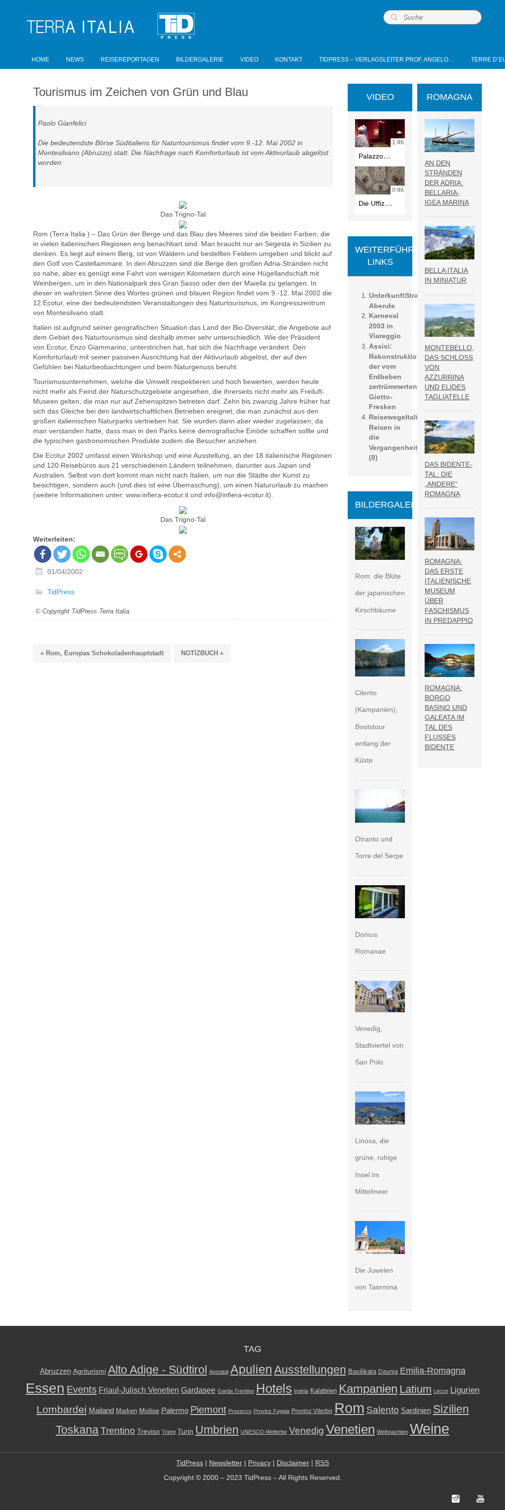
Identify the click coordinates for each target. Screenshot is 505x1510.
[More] (177, 554)
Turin (185, 1431)
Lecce (440, 1391)
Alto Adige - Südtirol (157, 1370)
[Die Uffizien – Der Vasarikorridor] (380, 180)
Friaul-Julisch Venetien (139, 1390)
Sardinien (416, 1410)
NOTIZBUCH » (202, 653)
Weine (429, 1428)
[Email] (100, 554)
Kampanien (368, 1388)
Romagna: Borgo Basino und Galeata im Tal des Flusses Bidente (446, 717)
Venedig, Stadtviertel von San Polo (379, 1045)
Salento (382, 1410)
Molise (149, 1410)
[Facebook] (42, 554)
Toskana (77, 1429)
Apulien (251, 1369)
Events (82, 1389)
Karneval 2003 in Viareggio (385, 326)
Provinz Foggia (271, 1411)
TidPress (60, 592)
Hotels (274, 1388)
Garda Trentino (235, 1391)
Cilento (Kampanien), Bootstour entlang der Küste (376, 726)
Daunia (388, 1371)
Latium (415, 1389)
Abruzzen (55, 1371)
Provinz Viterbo (311, 1411)
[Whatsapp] (81, 554)
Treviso (148, 1431)
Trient (169, 1432)
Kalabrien (323, 1390)
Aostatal (218, 1372)
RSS (322, 1463)
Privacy (259, 1463)
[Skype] (158, 554)
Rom (349, 1408)
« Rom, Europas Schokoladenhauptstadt (102, 653)
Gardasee (198, 1390)
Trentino (118, 1430)
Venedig (306, 1430)
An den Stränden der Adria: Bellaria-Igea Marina (447, 182)
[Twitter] (62, 554)
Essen (45, 1388)
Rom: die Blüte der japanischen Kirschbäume (380, 593)
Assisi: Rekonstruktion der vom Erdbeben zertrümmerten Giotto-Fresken (395, 376)
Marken (126, 1410)
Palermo (174, 1410)
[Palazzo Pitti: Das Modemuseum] (380, 133)
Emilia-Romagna (433, 1371)
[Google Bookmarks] (138, 554)
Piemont (208, 1409)
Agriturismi (89, 1371)
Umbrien (217, 1429)
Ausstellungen (310, 1370)
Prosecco (240, 1411)
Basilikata (362, 1371)
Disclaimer (293, 1463)
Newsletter (225, 1463)
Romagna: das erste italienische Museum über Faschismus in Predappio (449, 590)
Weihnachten (392, 1432)
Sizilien (451, 1409)
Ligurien (464, 1390)
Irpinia (301, 1391)
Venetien (350, 1429)
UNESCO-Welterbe (264, 1432)
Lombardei (61, 1409)
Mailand (101, 1410)
